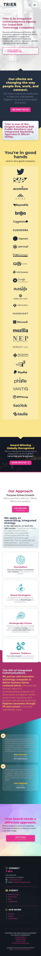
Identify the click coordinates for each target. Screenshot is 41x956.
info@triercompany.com (21, 882)
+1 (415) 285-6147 (15, 880)
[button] (35, 5)
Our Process (12, 897)
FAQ (10, 899)
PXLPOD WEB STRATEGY (21, 949)
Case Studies (12, 918)
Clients (10, 916)
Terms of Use (20, 941)
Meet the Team (13, 894)
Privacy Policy (20, 937)
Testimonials (12, 901)
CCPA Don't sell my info (20, 943)
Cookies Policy (20, 939)
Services (11, 914)
